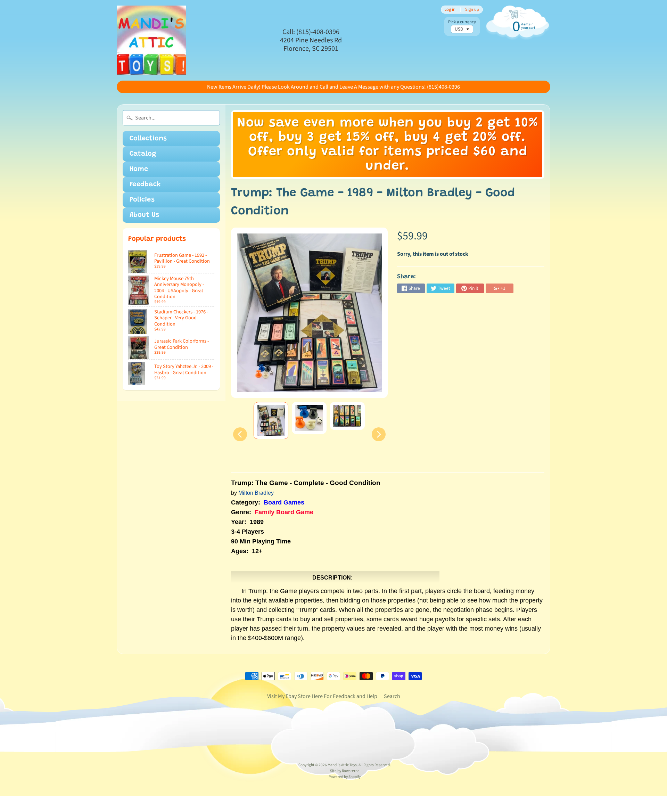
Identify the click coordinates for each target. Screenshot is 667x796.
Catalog (143, 153)
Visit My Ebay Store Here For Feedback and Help (322, 696)
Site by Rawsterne (345, 770)
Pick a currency (462, 22)
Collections (148, 138)
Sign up (472, 9)
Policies (142, 199)
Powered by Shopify (345, 776)
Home (139, 169)
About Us (144, 215)
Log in (449, 9)
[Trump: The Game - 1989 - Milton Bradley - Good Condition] (271, 420)
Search (392, 696)
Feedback (145, 184)
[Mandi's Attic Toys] (151, 40)
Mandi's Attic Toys (342, 765)
